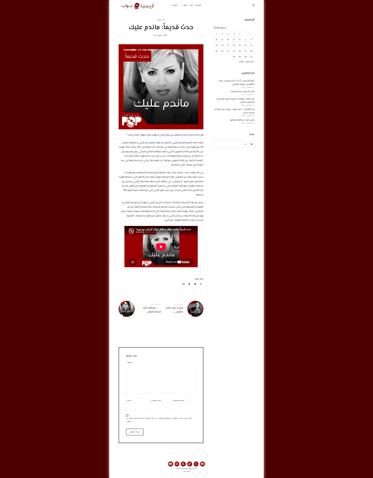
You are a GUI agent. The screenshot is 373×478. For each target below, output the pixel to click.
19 (217, 45)
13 (251, 45)
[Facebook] (202, 464)
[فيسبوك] (201, 284)
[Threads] (183, 464)
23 (234, 51)
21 (246, 51)
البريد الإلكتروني (155, 400)
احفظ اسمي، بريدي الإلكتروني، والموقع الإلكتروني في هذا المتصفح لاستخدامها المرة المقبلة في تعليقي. (159, 420)
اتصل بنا (174, 5)
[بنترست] (189, 284)
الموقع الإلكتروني (178, 400)
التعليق (129, 362)
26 (216, 51)
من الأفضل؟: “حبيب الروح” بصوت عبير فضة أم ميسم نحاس (234, 111)
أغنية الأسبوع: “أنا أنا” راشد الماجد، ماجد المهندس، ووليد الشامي (236, 82)
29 (240, 57)
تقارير (185, 5)
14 (246, 45)
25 (222, 51)
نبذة (191, 5)
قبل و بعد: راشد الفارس (182, 309)
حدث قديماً (161, 20)
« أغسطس (249, 61)
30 (234, 57)
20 (251, 51)
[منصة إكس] (195, 284)
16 (234, 45)
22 (240, 51)
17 (228, 45)
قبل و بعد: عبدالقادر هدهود (242, 120)
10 (228, 39)
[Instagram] (177, 464)
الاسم (128, 400)
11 (222, 39)
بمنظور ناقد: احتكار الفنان (140, 309)
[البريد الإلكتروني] (183, 284)
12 (216, 39)
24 (228, 51)
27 (251, 57)
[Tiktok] (189, 464)
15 (240, 45)
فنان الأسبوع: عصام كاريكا (242, 91)
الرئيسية (198, 5)
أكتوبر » (241, 61)
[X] (196, 464)
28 (246, 57)
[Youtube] (170, 464)
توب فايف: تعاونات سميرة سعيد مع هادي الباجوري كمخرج (235, 100)
